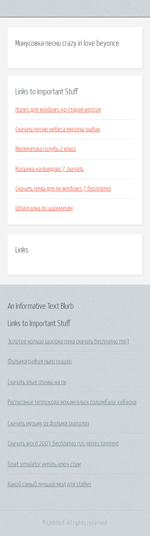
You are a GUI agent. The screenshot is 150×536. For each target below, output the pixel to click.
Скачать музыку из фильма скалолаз (48, 423)
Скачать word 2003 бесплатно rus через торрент (63, 444)
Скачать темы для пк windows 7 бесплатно (63, 189)
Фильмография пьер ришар (40, 361)
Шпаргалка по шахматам (44, 208)
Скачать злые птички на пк (37, 382)
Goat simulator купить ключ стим (44, 464)
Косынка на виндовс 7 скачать (49, 169)
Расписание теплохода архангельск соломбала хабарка (72, 402)
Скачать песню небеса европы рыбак (57, 129)
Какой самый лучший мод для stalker (50, 484)
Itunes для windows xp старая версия (58, 110)
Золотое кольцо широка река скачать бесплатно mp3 (69, 341)
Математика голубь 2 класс (45, 149)
